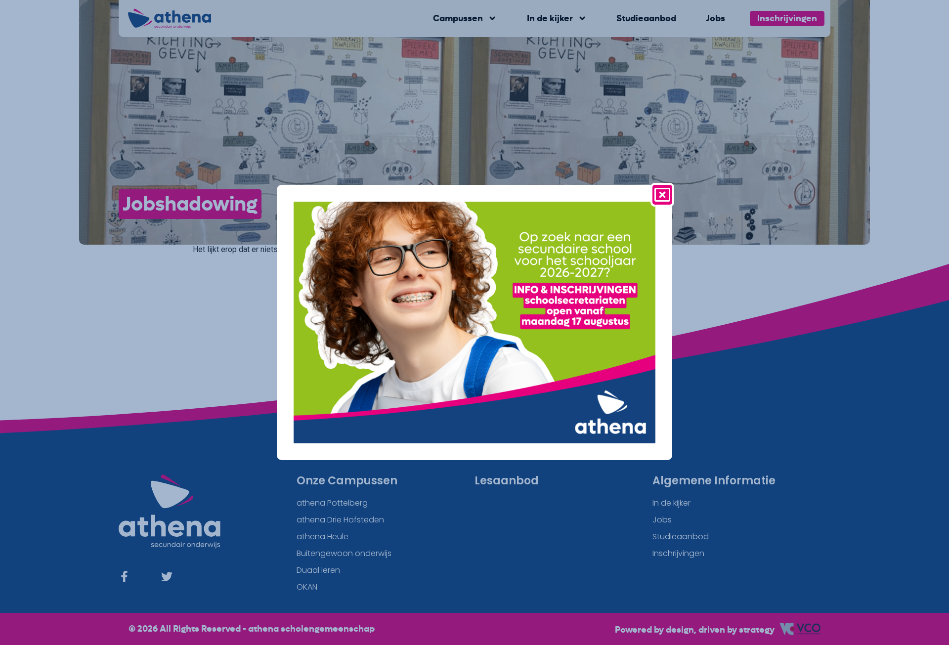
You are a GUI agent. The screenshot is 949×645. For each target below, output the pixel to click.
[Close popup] (662, 195)
